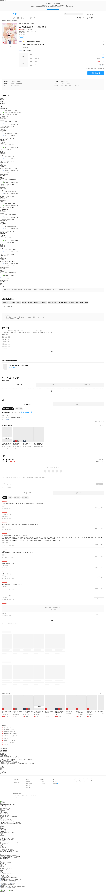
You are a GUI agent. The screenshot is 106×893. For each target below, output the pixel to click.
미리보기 (9, 46)
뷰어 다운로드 (29, 783)
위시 (1, 105)
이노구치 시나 (48, 714)
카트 (1, 106)
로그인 (89, 14)
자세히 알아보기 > (70, 289)
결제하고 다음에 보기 (13, 842)
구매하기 (6, 869)
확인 (1, 825)
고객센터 (17, 779)
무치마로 (15, 714)
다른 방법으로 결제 (4, 809)
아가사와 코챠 (101, 713)
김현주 (32, 31)
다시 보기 (7, 876)
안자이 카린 (26, 714)
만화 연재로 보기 (27, 50)
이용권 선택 (2, 831)
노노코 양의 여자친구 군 (91, 712)
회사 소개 (55, 781)
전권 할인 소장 (96, 73)
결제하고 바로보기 (4, 842)
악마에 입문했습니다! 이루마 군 (60, 712)
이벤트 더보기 (26, 47)
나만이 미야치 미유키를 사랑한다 (80, 712)
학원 (25, 23)
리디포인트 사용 (3, 840)
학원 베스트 (4, 725)
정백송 (81, 714)
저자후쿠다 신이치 (8, 409)
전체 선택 (2, 101)
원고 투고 (42, 781)
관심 (22, 37)
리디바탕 (28, 787)
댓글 (96, 507)
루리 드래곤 (69, 711)
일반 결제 (8, 843)
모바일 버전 (2, 891)
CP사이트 (28, 785)
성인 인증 (2, 766)
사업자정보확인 (33, 795)
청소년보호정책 (27, 795)
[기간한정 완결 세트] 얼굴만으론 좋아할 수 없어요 (38, 712)
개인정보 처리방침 (20, 795)
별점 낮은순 (25, 497)
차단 (13, 508)
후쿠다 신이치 (22, 31)
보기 (1, 284)
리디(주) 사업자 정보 (17, 793)
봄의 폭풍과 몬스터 (6, 712)
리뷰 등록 (99, 484)
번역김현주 (19, 409)
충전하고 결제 (3, 843)
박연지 (42, 446)
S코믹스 (21, 32)
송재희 (95, 714)
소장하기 (2, 99)
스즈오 (77, 714)
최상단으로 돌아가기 (8, 774)
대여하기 (2, 98)
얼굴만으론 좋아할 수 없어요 (28, 712)
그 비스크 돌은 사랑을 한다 (17, 443)
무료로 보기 (2, 832)
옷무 (18, 714)
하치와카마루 (90, 714)
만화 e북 (21, 23)
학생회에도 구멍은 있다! (17, 712)
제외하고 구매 (3, 771)
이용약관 (14, 795)
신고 (10, 508)
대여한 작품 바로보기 (13, 816)
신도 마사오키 (69, 713)
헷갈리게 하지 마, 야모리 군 (49, 712)
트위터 (7, 419)
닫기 (3, 863)
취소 (1, 768)
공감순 (10, 497)
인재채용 (55, 783)
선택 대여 (2, 107)
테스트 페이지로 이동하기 (53, 9)
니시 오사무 (57, 714)
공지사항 (17, 782)
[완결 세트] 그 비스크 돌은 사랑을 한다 (18, 365)
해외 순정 (34, 23)
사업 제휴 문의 (43, 783)
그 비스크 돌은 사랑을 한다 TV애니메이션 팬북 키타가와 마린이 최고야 (38, 443)
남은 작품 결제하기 (4, 816)
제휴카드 (28, 781)
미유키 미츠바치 (5, 714)
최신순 (4, 497)
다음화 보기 (2, 876)
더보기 (102, 425)
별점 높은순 (17, 497)
